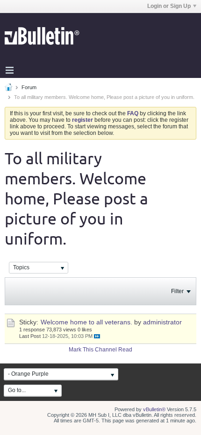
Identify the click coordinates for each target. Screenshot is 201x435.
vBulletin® (154, 409)
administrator (162, 322)
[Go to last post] (97, 336)
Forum (29, 87)
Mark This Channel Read (100, 349)
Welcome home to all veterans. (86, 322)
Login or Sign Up (169, 6)
